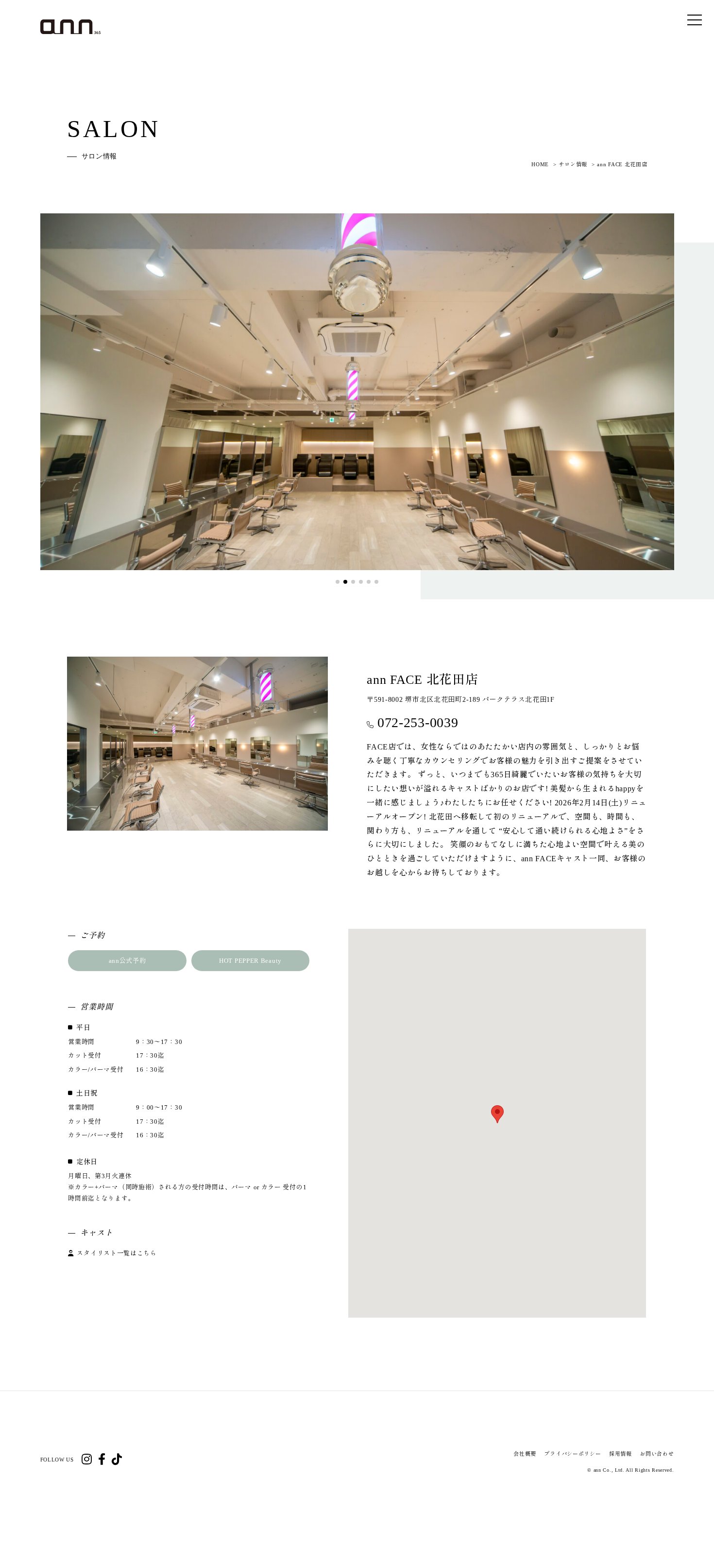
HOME (540, 164)
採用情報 (620, 1454)
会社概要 (524, 1454)
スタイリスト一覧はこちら (116, 1253)
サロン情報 (573, 164)
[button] (338, 582)
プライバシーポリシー (572, 1454)
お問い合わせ (657, 1454)
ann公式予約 (127, 960)
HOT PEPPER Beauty (250, 960)
